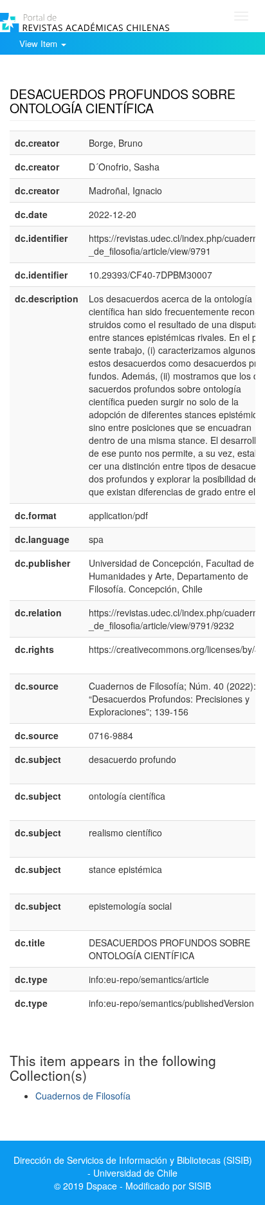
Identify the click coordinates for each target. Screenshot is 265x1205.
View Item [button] (39, 43)
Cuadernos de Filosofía (83, 1095)
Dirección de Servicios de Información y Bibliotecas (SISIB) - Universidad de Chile (133, 1166)
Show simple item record (60, 74)
